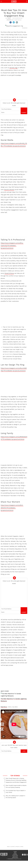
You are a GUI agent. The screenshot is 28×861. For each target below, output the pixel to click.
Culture (9, 706)
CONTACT (13, 846)
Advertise (15, 854)
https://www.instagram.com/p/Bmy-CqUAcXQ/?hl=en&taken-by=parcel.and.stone (12, 245)
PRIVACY (17, 846)
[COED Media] (4, 855)
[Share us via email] (17, 22)
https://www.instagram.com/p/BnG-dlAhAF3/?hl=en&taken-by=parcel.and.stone (12, 507)
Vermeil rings (13, 67)
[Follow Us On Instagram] (27, 854)
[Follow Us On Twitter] (25, 854)
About (15, 852)
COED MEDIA (10, 858)
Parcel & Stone (9, 273)
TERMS (21, 846)
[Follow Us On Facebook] (23, 854)
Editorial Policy (15, 857)
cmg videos (15, 706)
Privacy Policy (15, 855)
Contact (15, 851)
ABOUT (8, 846)
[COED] (14, 1)
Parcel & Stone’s (9, 189)
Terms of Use (15, 856)
